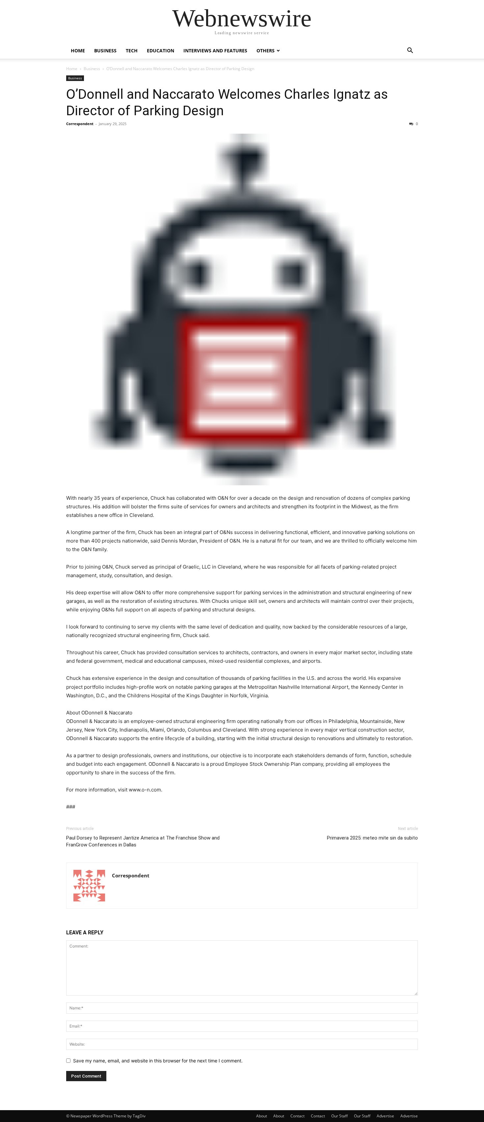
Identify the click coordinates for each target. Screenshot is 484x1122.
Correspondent (80, 123)
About (261, 1116)
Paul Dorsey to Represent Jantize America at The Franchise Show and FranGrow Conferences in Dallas (143, 841)
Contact (297, 1116)
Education (160, 50)
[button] (410, 51)
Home (78, 50)
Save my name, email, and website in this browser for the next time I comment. (158, 1060)
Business (105, 50)
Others (265, 50)
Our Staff (339, 1116)
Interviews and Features (215, 50)
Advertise (385, 1116)
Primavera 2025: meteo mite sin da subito (372, 838)
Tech (132, 50)
